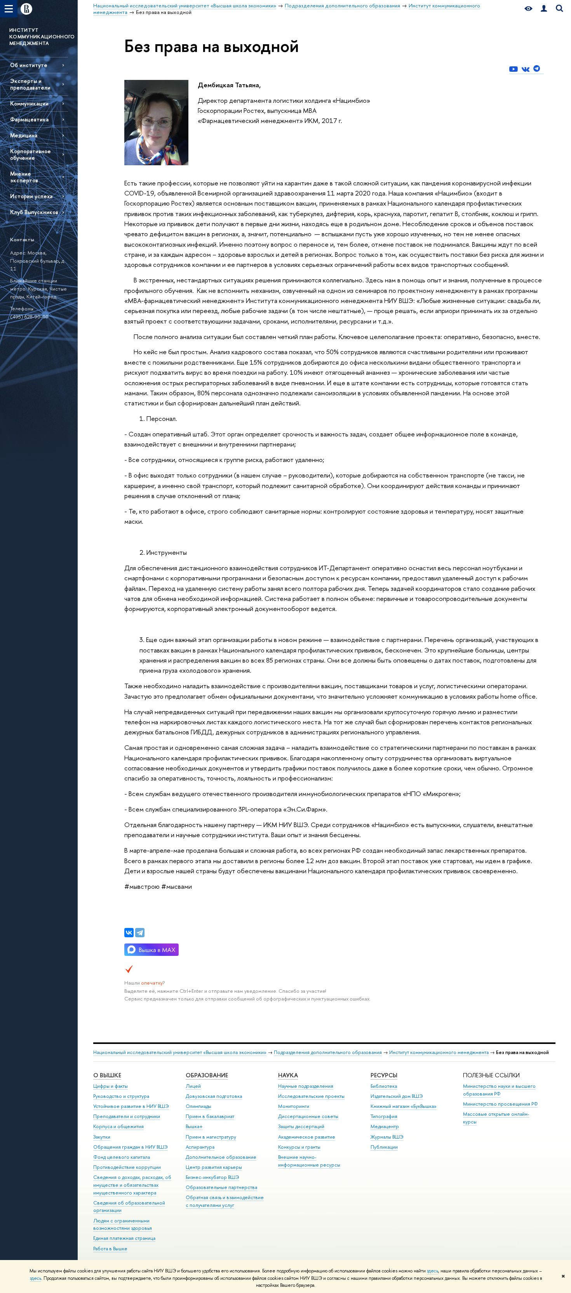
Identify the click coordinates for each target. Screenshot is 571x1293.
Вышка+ (194, 1126)
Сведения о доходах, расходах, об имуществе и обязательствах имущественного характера (132, 1185)
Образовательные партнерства (221, 1187)
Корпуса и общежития (118, 1126)
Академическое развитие (306, 1137)
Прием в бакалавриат (210, 1116)
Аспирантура (200, 1147)
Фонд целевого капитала (121, 1157)
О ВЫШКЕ (107, 1075)
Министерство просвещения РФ (500, 1104)
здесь (432, 1271)
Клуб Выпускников (34, 212)
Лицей (193, 1086)
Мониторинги (293, 1106)
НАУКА (288, 1075)
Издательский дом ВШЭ (397, 1096)
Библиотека (384, 1086)
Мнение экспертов (24, 177)
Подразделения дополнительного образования (328, 1052)
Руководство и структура (121, 1096)
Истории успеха (31, 196)
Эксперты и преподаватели (30, 84)
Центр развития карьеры (214, 1167)
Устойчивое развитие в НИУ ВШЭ (131, 1106)
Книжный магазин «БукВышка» (404, 1106)
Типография (384, 1116)
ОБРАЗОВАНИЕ (207, 1075)
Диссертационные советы (308, 1116)
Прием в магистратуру (211, 1137)
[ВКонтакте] (129, 932)
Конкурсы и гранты (299, 1147)
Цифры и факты (110, 1086)
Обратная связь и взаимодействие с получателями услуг (225, 1201)
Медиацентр (385, 1126)
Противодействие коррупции (127, 1167)
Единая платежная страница (124, 1238)
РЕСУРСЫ (384, 1075)
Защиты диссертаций (301, 1126)
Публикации (384, 1147)
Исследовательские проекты (311, 1096)
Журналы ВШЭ (387, 1137)
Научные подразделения (305, 1086)
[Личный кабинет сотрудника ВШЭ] (544, 8)
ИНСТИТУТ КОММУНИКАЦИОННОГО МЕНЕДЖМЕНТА (42, 36)
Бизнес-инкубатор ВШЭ (212, 1177)
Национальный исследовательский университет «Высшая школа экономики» (179, 1052)
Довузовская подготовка (214, 1096)
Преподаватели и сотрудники (126, 1116)
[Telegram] (139, 932)
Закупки (101, 1137)
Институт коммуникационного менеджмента (439, 1052)
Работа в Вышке (110, 1248)
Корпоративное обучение (30, 154)
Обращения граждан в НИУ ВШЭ (130, 1147)
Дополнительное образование (221, 1157)
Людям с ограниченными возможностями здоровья (122, 1224)
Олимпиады (198, 1106)
